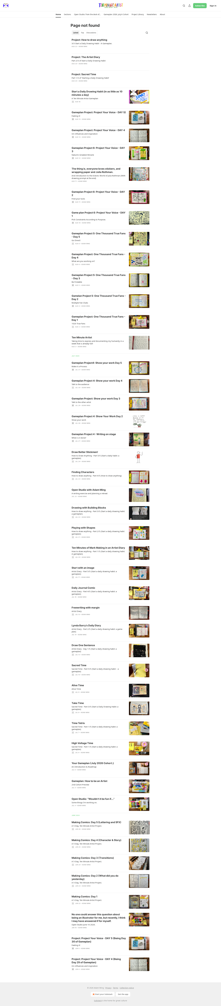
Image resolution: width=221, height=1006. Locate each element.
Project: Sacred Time (84, 74)
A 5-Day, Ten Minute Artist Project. (87, 826)
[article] (110, 44)
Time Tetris (78, 723)
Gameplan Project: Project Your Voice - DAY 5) (99, 112)
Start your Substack (104, 994)
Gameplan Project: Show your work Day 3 (96, 398)
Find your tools (78, 198)
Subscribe (200, 5)
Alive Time (78, 685)
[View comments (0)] (91, 49)
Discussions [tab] (91, 33)
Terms (115, 988)
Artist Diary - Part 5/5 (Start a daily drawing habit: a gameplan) (94, 572)
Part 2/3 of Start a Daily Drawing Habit (89, 60)
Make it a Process (79, 366)
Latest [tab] (75, 33)
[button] (58, 14)
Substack (98, 1000)
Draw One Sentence (83, 645)
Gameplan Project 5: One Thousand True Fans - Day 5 (99, 235)
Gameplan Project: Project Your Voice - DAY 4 (98, 130)
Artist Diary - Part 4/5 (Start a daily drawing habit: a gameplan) (94, 592)
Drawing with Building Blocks (89, 507)
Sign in (213, 5)
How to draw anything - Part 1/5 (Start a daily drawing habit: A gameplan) (98, 552)
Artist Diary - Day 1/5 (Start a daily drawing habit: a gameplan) (94, 650)
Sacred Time (79, 665)
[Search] (183, 5)
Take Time (78, 703)
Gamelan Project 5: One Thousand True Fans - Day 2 (99, 297)
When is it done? (79, 437)
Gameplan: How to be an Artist (89, 781)
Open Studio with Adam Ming (89, 489)
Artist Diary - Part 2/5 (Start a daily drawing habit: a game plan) (97, 630)
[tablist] (85, 32)
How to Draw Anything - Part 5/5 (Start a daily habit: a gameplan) (95, 456)
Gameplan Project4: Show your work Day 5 (97, 362)
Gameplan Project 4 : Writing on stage (94, 434)
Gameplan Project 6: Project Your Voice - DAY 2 (98, 193)
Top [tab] (82, 33)
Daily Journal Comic (83, 587)
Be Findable (77, 282)
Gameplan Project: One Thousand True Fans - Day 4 (98, 256)
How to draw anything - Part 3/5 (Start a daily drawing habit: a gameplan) (98, 512)
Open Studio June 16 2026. (83, 924)
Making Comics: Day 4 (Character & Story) (96, 840)
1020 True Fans (78, 323)
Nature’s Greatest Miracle (83, 155)
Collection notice (127, 988)
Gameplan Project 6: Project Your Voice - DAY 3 (98, 150)
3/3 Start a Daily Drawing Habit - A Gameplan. (92, 43)
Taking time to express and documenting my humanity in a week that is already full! (98, 342)
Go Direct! (76, 240)
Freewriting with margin (86, 607)
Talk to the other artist (81, 402)
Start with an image (83, 567)
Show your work (79, 420)
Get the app (123, 994)
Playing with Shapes (83, 527)
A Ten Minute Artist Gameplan (85, 98)
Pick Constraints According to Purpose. (89, 219)
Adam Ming (83, 46)
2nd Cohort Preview (80, 784)
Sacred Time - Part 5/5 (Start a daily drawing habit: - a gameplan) (95, 670)
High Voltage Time (82, 743)
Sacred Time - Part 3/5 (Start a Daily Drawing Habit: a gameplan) (95, 707)
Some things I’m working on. (84, 802)
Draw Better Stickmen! (85, 452)
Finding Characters (83, 472)
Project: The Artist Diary (86, 57)
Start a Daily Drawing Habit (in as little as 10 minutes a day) (97, 93)
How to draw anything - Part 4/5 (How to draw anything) (97, 475)
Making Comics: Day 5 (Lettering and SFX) (96, 822)
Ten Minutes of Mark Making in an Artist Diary (98, 547)
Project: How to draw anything (89, 39)
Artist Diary (77, 611)
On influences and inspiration (85, 133)
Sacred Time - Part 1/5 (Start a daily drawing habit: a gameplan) (95, 727)
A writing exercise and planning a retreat (89, 493)
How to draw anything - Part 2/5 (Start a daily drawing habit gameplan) (98, 532)
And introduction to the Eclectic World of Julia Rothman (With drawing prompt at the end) (98, 176)
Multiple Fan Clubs (80, 302)
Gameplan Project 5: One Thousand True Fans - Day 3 (99, 277)
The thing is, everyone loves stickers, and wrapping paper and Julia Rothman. (96, 170)
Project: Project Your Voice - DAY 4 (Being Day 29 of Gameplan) (96, 961)
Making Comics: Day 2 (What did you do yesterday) (95, 877)
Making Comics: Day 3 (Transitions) (93, 857)
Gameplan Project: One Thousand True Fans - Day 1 (98, 318)
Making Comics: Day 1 (84, 896)
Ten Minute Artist (82, 337)
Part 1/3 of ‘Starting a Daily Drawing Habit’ (90, 78)
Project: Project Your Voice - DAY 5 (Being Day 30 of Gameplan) (99, 940)
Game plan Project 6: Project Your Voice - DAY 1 (98, 214)
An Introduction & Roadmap (84, 766)
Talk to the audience (80, 384)
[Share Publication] (189, 5)
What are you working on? (83, 261)
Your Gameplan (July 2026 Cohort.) (93, 763)
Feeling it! (76, 116)
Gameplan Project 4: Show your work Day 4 (97, 380)
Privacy (108, 988)
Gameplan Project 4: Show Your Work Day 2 (97, 416)
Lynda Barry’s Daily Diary (86, 625)
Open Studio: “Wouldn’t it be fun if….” (93, 798)
